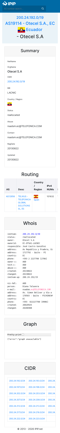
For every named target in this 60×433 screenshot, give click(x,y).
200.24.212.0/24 (17, 406)
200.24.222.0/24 (17, 418)
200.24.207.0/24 (17, 399)
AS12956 (10, 196)
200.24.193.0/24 (37, 380)
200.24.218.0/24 (37, 412)
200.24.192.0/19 (30, 17)
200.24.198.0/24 (37, 387)
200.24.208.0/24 (37, 399)
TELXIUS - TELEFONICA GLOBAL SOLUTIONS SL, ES (24, 202)
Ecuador (33, 29)
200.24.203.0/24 (37, 393)
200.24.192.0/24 (17, 380)
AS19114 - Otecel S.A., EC (30, 23)
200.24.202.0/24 (17, 393)
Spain (36, 199)
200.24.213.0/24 (37, 406)
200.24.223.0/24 (37, 418)
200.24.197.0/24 (17, 387)
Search (42, 8)
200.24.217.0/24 (17, 412)
